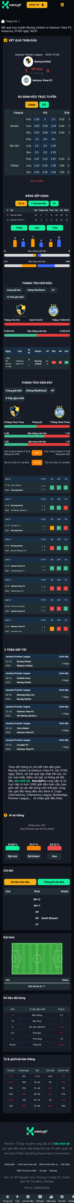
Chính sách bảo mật (27, 1164)
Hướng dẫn (9, 1164)
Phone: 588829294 (37, 1187)
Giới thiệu (65, 1164)
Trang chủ (11, 21)
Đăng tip (34, 4)
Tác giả (42, 1170)
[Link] (11, 4)
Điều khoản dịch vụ (48, 1164)
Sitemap (53, 1170)
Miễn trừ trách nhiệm (27, 1170)
